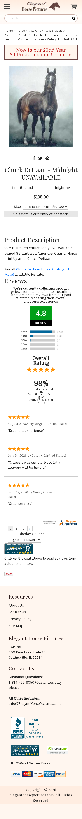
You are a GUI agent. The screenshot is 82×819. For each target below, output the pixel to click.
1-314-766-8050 (22, 682)
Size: (17, 207)
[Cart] (74, 6)
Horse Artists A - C (28, 30)
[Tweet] (40, 158)
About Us (16, 605)
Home (8, 30)
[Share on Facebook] (34, 158)
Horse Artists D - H (22, 35)
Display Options (32, 534)
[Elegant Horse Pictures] (40, 6)
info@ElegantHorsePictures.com (35, 703)
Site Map (16, 626)
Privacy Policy (20, 619)
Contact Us (17, 612)
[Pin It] (47, 158)
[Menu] (9, 6)
